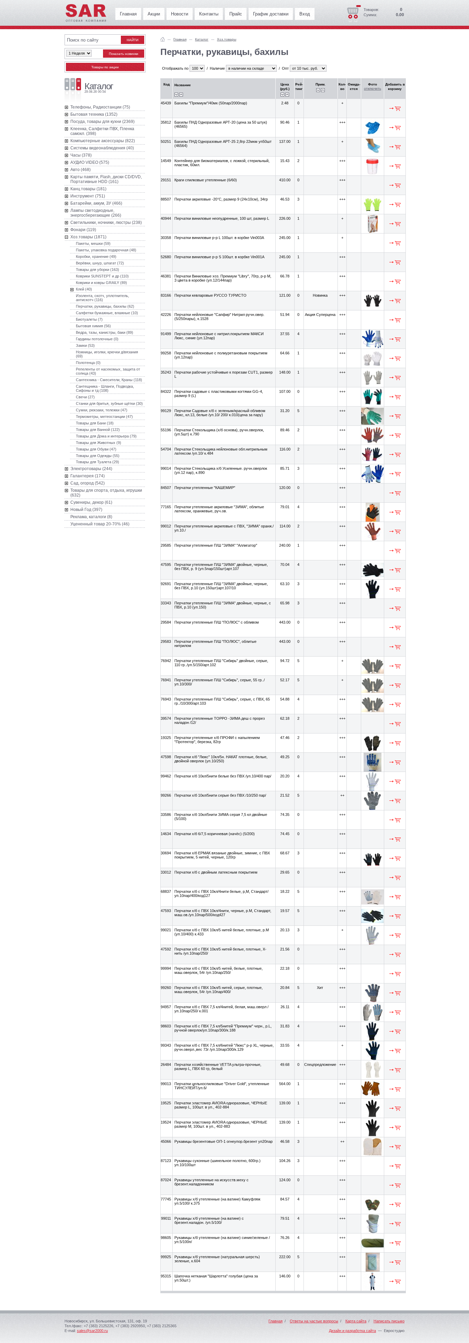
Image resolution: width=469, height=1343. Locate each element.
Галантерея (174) (87, 476)
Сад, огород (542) (87, 483)
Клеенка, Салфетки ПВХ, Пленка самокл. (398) (102, 131)
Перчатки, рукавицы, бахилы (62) (105, 306)
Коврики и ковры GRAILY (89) (101, 283)
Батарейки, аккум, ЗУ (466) (96, 203)
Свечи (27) (85, 397)
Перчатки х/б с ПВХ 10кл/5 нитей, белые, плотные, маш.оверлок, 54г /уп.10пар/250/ (218, 970)
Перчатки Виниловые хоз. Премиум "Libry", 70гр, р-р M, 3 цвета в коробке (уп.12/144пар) (222, 278)
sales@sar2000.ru (92, 1331)
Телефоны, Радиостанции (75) (100, 107)
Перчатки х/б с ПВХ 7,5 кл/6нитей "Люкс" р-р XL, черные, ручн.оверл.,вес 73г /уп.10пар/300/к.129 (224, 1047)
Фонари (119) (83, 229)
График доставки (270, 13)
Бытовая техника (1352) (93, 114)
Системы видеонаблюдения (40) (102, 148)
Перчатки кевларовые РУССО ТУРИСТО (210, 295)
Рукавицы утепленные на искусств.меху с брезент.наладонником (211, 1182)
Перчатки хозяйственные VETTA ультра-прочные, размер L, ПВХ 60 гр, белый (217, 1066)
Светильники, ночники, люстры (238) (106, 222)
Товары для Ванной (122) (98, 430)
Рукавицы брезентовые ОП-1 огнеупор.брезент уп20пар (223, 1141)
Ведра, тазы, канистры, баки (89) (104, 332)
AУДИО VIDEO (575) (89, 162)
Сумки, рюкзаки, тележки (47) (101, 410)
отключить (372, 88)
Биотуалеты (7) (89, 319)
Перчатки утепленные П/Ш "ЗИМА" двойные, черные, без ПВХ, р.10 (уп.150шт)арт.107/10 (221, 586)
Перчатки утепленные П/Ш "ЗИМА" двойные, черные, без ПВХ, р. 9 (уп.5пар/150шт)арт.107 (221, 566)
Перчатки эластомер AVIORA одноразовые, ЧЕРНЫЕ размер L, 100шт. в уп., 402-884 (220, 1105)
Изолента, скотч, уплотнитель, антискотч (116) (102, 298)
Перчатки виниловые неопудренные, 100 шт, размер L (221, 218)
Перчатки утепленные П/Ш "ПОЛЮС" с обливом (216, 622)
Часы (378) (81, 155)
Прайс (235, 13)
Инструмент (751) (87, 196)
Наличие (217, 68)
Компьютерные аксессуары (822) (102, 140)
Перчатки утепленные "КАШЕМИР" (204, 488)
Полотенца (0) (88, 363)
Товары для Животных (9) (98, 443)
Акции (154, 13)
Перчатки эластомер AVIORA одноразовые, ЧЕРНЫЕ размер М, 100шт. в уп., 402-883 (220, 1124)
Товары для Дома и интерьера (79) (106, 436)
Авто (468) (80, 169)
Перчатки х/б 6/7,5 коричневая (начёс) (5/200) (214, 834)
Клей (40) (84, 289)
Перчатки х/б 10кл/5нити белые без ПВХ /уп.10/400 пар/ (222, 776)
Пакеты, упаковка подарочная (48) (106, 250)
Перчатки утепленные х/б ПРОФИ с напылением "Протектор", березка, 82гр (217, 740)
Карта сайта (355, 1321)
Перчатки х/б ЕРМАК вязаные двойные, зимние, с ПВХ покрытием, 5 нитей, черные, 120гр (222, 855)
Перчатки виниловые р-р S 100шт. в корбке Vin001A (219, 257)
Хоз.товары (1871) (88, 237)
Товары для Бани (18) (95, 423)
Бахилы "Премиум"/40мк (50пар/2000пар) (210, 103)
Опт (285, 68)
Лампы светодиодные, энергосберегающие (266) (95, 213)
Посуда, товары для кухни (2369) (102, 121)
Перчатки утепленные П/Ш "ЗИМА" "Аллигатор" (215, 545)
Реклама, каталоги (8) (91, 516)
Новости (179, 13)
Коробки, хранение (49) (96, 256)
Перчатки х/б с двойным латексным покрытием (216, 872)
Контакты (208, 13)
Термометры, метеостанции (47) (104, 416)
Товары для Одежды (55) (97, 456)
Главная (128, 13)
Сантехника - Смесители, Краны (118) (109, 380)
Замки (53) (85, 345)
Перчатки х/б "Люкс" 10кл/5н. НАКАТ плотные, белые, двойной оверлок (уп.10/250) (220, 759)
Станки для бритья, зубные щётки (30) (109, 403)
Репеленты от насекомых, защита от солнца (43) (108, 371)
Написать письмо (389, 1321)
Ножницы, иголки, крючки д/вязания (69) (107, 354)
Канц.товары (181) (88, 188)
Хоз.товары (226, 39)
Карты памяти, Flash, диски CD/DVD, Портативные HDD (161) (106, 179)
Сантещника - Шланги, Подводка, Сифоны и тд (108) (105, 388)
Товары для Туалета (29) (97, 462)
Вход (304, 13)
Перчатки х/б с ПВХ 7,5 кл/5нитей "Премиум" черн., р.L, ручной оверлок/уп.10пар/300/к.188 (223, 1028)
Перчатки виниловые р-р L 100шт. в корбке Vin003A (219, 238)
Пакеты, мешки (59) (93, 243)
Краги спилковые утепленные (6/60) (205, 180)
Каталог (201, 39)
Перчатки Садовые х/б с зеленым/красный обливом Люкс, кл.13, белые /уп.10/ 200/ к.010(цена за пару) (219, 413)
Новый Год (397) (86, 509)
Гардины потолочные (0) (97, 339)
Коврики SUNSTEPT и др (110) (102, 276)
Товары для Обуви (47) (96, 449)
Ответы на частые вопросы (314, 1321)
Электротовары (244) (91, 468)
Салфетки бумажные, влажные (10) (107, 313)
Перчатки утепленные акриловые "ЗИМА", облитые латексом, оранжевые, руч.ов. (219, 509)
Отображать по (175, 68)
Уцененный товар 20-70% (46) (99, 524)
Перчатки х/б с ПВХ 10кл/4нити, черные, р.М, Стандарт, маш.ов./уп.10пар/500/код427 (222, 913)
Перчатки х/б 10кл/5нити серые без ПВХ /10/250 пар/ (220, 795)
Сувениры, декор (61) (91, 502)
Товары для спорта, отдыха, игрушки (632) (106, 493)
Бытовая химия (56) (93, 326)
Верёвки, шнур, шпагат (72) (100, 263)
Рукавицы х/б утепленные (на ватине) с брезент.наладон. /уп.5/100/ (209, 1220)
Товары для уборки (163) (97, 270)
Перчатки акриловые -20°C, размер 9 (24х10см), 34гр (221, 199)
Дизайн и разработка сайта (352, 1331)
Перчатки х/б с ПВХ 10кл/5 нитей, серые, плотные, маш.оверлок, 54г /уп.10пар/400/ (218, 990)
